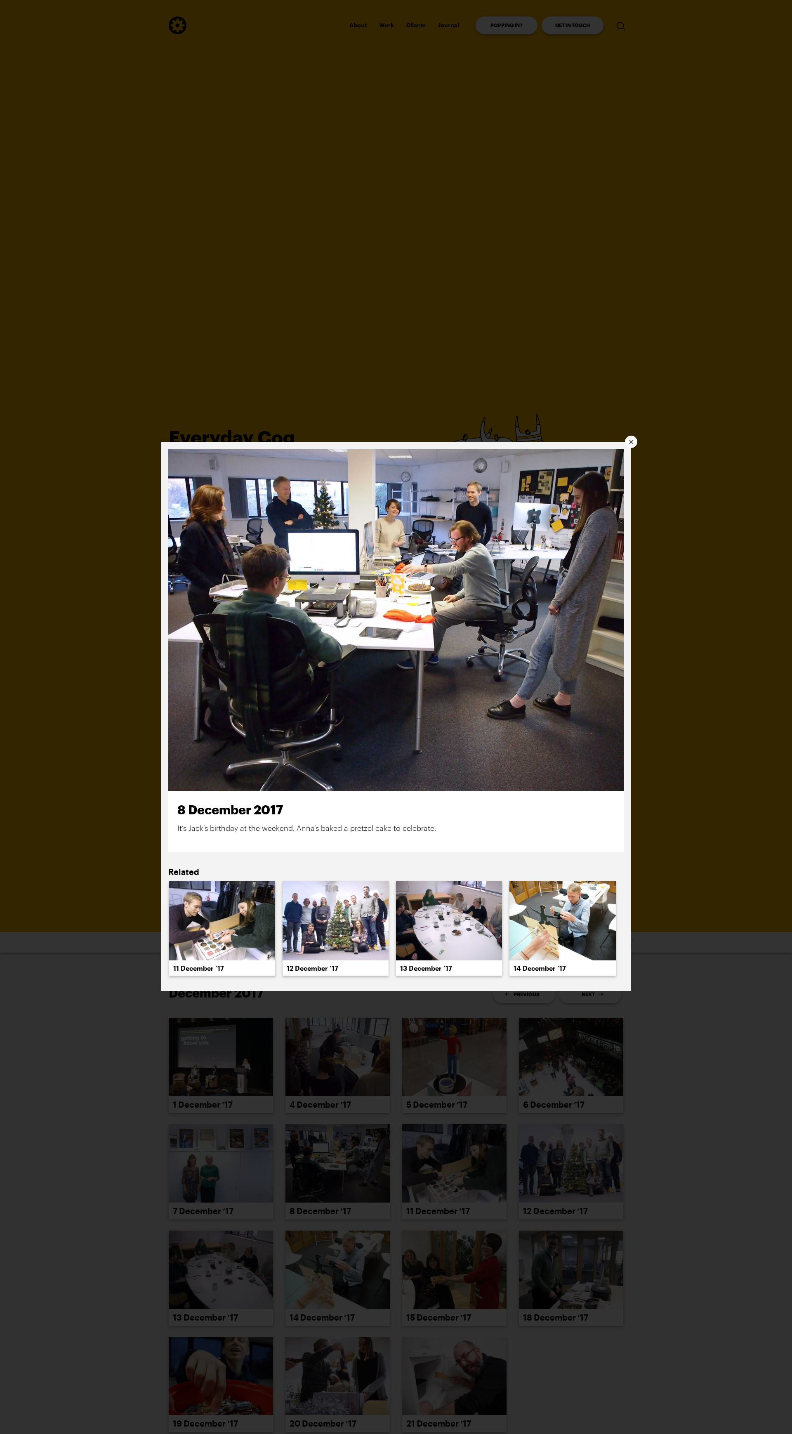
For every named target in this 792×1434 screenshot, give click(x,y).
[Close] (631, 442)
